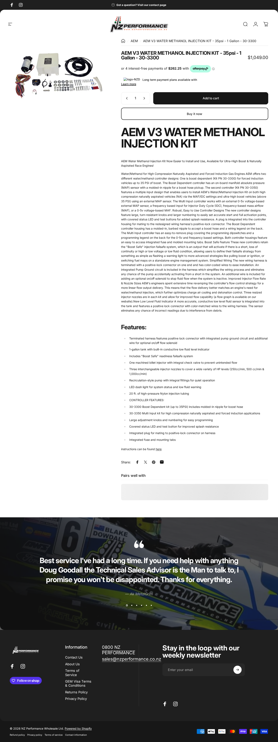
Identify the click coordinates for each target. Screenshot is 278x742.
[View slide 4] (141, 605)
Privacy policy (34, 734)
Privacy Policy (76, 698)
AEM (134, 41)
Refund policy (17, 734)
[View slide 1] (126, 605)
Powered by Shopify (78, 728)
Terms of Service (72, 673)
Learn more (128, 84)
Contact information (76, 734)
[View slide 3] (136, 605)
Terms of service (54, 734)
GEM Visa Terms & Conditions (78, 683)
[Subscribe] (237, 670)
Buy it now (194, 114)
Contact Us (74, 657)
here (159, 449)
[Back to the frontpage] (123, 41)
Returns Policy (76, 692)
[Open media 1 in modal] (59, 76)
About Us (72, 664)
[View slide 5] (146, 605)
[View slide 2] (131, 605)
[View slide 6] (151, 605)
